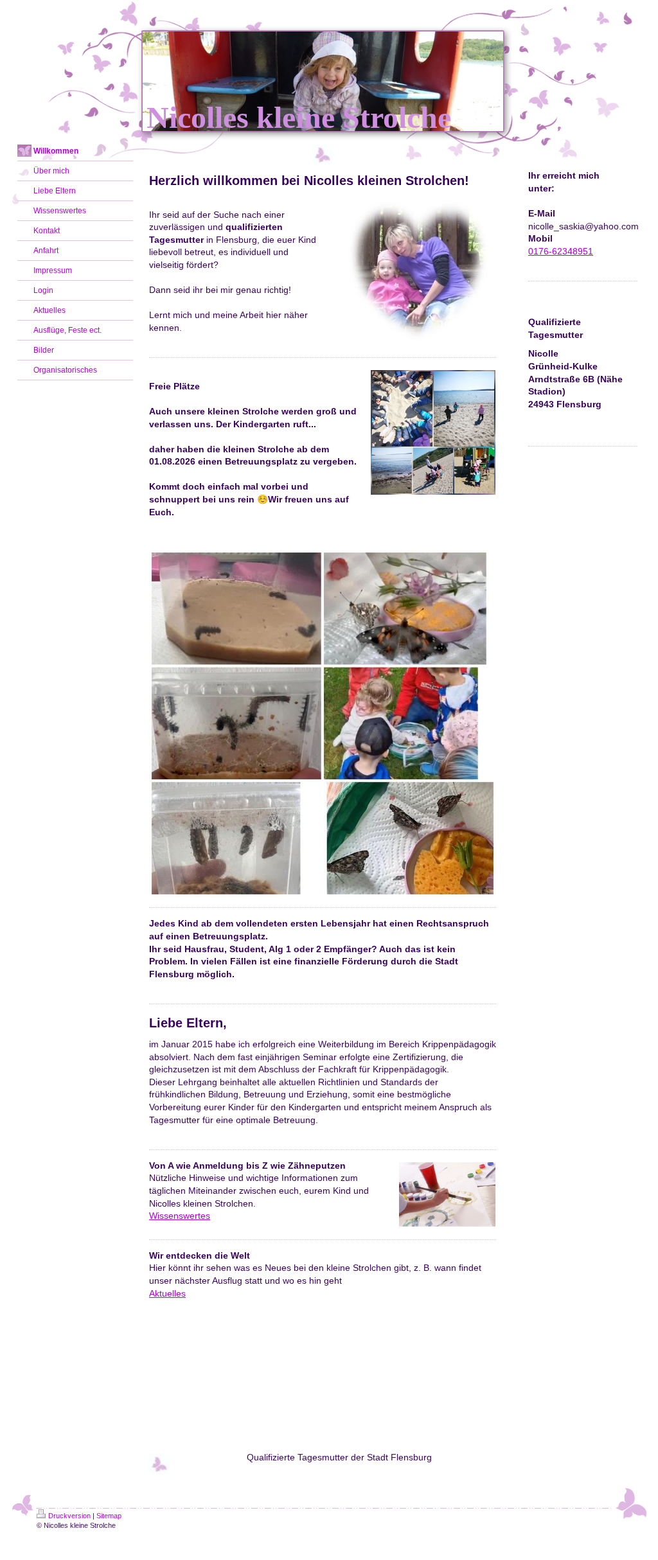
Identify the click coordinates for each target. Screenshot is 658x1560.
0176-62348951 (560, 251)
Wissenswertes (179, 1215)
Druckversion (69, 1516)
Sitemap (108, 1516)
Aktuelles (167, 1293)
